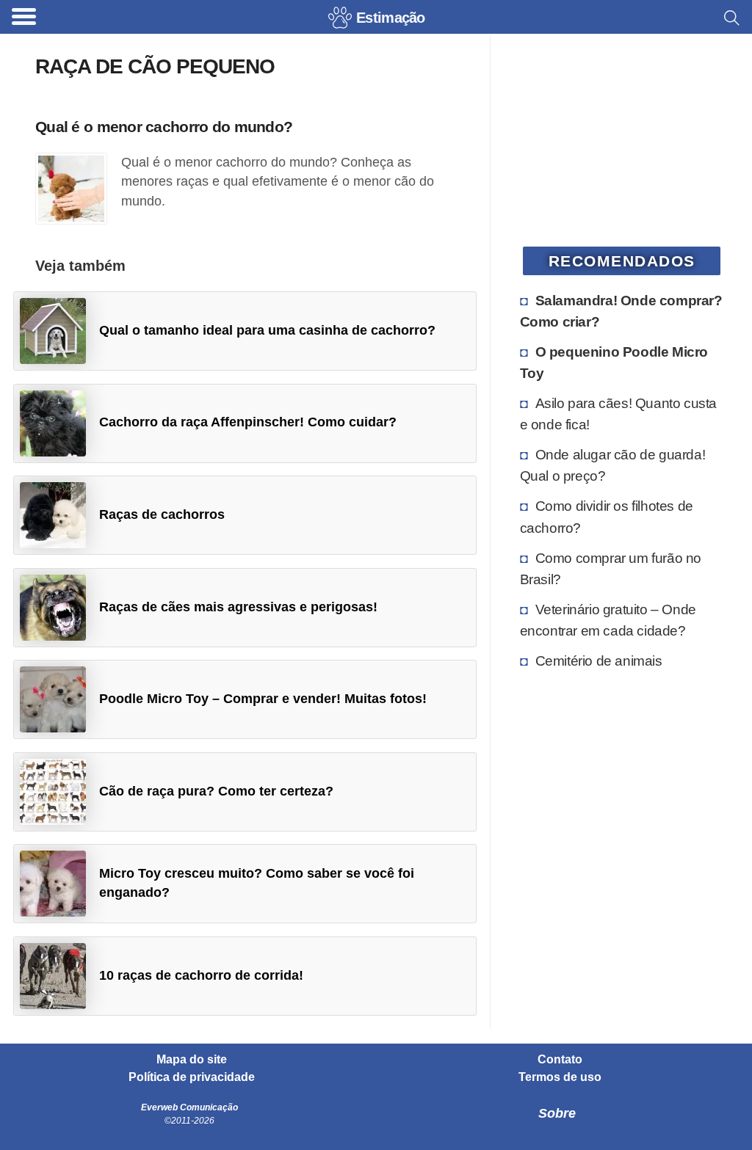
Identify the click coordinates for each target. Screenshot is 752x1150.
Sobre (557, 1113)
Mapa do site (191, 1060)
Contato (560, 1060)
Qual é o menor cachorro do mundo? (163, 126)
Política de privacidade (192, 1077)
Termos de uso (559, 1077)
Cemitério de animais (598, 660)
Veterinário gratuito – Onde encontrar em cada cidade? (608, 619)
